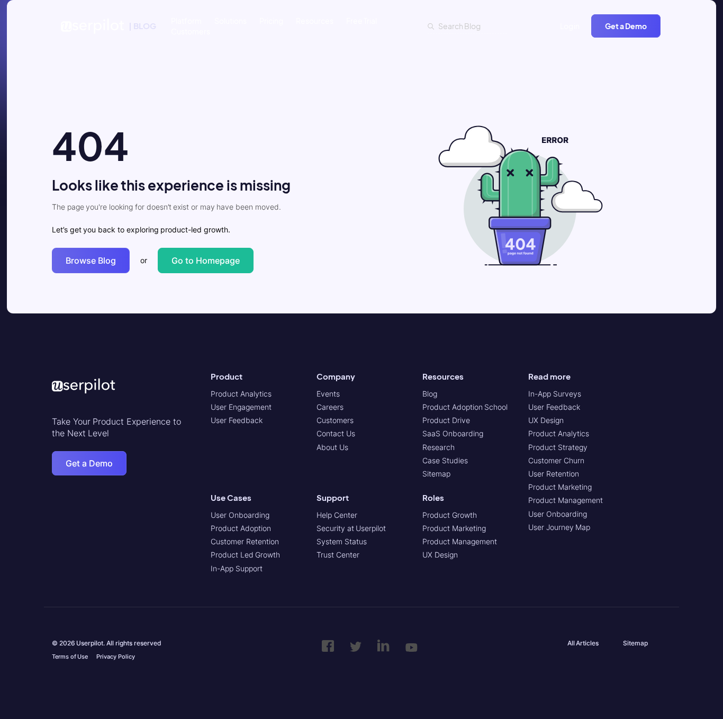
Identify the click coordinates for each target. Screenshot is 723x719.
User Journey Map (559, 527)
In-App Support (237, 568)
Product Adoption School (465, 406)
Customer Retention (245, 541)
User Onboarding (240, 514)
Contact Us (336, 433)
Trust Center (338, 554)
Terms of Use (70, 656)
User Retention (553, 473)
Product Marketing (454, 528)
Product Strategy (558, 447)
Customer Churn (556, 460)
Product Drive (446, 420)
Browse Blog (91, 260)
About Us (332, 447)
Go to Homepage (205, 260)
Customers (190, 31)
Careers (330, 406)
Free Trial (361, 20)
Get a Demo (626, 26)
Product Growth (449, 514)
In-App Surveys (554, 393)
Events (328, 393)
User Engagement (241, 406)
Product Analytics (241, 393)
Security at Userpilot (351, 528)
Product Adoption (241, 528)
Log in (570, 26)
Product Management (459, 541)
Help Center (337, 514)
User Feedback (237, 420)
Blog (429, 393)
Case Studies (445, 460)
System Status (342, 541)
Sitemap (436, 473)
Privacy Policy (115, 656)
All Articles (583, 643)
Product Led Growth (245, 554)
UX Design (440, 554)
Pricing (271, 20)
